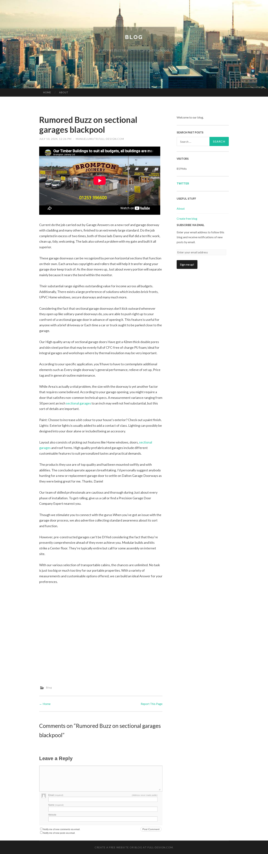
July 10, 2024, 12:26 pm (55, 138)
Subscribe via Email (191, 225)
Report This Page (151, 703)
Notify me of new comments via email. (61, 829)
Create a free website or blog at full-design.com (134, 847)
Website (52, 815)
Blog (134, 37)
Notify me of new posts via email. (59, 833)
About (63, 92)
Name (56, 805)
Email (55, 795)
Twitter (183, 183)
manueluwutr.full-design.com (100, 138)
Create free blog (187, 218)
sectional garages (78, 403)
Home (47, 92)
